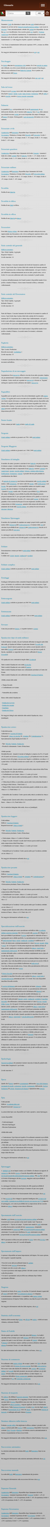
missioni (14, 1265)
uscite (20, 94)
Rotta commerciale (21, 1376)
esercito (24, 935)
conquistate (30, 96)
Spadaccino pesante (8, 705)
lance (14, 940)
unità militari (27, 550)
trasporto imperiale (22, 1397)
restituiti (14, 156)
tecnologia (9, 1199)
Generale (36, 153)
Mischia (8, 744)
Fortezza (41, 32)
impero (5, 117)
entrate (15, 94)
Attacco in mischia (14, 736)
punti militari (36, 437)
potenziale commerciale (24, 1379)
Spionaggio (12, 525)
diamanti (30, 1034)
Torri (8, 1430)
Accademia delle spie (13, 1104)
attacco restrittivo (15, 1404)
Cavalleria (32, 659)
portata (16, 114)
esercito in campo (42, 65)
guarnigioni (4, 34)
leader (18, 424)
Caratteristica (5, 132)
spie (42, 525)
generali (20, 474)
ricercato (23, 1178)
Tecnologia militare (7, 1063)
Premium (28, 1412)
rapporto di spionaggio (10, 481)
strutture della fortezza (37, 471)
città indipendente (17, 1176)
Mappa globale (12, 231)
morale (12, 471)
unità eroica (34, 963)
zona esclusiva (41, 1366)
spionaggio (22, 527)
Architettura (17, 352)
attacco (19, 218)
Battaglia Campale (25, 70)
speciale (9, 1425)
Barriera (19, 1430)
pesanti (42, 943)
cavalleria (31, 940)
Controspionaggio (24, 525)
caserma (35, 933)
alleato (28, 1409)
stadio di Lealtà (29, 424)
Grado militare (5, 437)
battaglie (33, 463)
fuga (38, 491)
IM (39, 1363)
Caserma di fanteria (12, 823)
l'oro (33, 1407)
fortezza (27, 471)
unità (32, 24)
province (26, 1229)
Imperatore (15, 132)
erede (27, 1451)
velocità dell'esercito (7, 979)
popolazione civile (20, 65)
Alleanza (38, 986)
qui (35, 52)
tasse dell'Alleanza (42, 1083)
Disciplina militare (23, 756)
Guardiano (5, 708)
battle (11, 205)
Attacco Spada (17, 825)
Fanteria (28, 667)
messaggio (16, 375)
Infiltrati (5, 1171)
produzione (34, 94)
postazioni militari (39, 1229)
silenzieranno (44, 378)
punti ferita (40, 948)
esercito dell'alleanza (8, 986)
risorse (18, 1173)
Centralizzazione (36, 736)
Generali (30, 1495)
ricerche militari (19, 471)
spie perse (17, 530)
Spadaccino (20, 744)
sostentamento (24, 1083)
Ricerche (28, 135)
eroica (21, 968)
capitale (31, 29)
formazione (13, 474)
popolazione (30, 1428)
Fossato (13, 1430)
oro (4, 32)
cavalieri (30, 556)
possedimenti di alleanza (25, 1294)
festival (45, 1086)
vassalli (11, 1371)
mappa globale (37, 1296)
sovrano (13, 91)
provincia (4, 1176)
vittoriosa (10, 509)
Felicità (34, 1340)
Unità (9, 24)
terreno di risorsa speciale (23, 1366)
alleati (3, 408)
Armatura (26, 736)
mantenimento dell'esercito (9, 951)
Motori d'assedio (7, 973)
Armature (28, 877)
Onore (15, 73)
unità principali (7, 940)
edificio (6, 1397)
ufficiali (27, 1319)
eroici (4, 945)
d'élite (46, 943)
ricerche (8, 96)
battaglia (29, 112)
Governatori (31, 1516)
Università (36, 135)
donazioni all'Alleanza (21, 1089)
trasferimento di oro (15, 1409)
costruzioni (17, 1086)
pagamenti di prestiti (7, 1086)
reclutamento (31, 1086)
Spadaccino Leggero (8, 703)
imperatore (18, 1474)
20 (47, 13)
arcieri (12, 556)
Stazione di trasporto (19, 1407)
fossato (3, 486)
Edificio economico (7, 249)
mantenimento (34, 109)
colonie (35, 629)
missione (4, 29)
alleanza (38, 991)
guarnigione (4, 471)
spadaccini (23, 556)
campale (42, 468)
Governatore (5, 135)
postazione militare (33, 27)
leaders (35, 1319)
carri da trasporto (29, 117)
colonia (25, 27)
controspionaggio (33, 527)
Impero (20, 27)
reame (19, 1291)
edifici (45, 94)
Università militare (39, 174)
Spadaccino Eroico (7, 710)
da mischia (27, 665)
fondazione (4, 1089)
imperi (5, 1294)
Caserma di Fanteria (37, 675)
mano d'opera (26, 94)
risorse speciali (21, 96)
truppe (5, 65)
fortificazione (5, 474)
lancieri (17, 556)
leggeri (37, 943)
